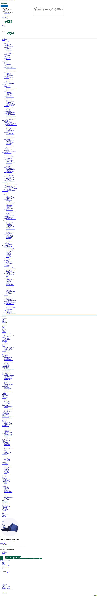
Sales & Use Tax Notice (6, 586)
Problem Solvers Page (7, 153)
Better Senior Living (5, 567)
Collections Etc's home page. (14, 541)
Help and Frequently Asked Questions (10, 14)
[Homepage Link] (8, 23)
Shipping (3, 564)
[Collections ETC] (4, 3)
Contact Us (4, 562)
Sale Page (6, 295)
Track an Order (6, 16)
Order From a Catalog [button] (7, 9)
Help (3, 11)
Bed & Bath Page (7, 85)
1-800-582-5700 (7, 13)
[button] (51, 13)
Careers (3, 568)
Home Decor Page (7, 62)
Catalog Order (5, 8)
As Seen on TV (4, 552)
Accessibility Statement (4, 0)
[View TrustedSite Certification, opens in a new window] (4, 593)
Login (5, 26)
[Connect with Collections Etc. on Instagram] (9, 572)
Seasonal (3, 553)
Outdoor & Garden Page (8, 121)
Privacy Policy (4, 585)
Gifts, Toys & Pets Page (8, 246)
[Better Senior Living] (4, 6)
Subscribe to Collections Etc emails (6, 546)
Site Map (3, 587)
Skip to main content (11, 0)
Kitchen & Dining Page (8, 98)
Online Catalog (6, 10)
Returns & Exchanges (7, 15)
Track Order (4, 551)
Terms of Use (4, 584)
